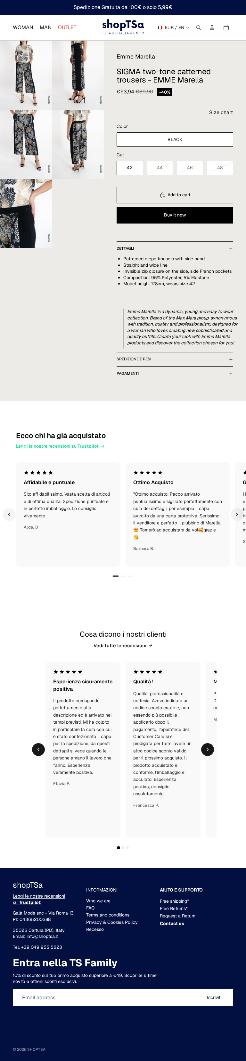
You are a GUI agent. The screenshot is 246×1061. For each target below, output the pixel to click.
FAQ (90, 908)
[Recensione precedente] (9, 514)
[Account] (212, 27)
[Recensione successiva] (237, 514)
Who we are (98, 901)
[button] (221, 112)
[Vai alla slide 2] (123, 576)
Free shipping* (174, 901)
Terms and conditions (107, 915)
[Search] (199, 27)
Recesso (95, 929)
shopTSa (36, 1049)
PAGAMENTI (128, 373)
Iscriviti (214, 997)
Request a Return (177, 916)
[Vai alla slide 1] (115, 576)
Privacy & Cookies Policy (112, 922)
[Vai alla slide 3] (130, 576)
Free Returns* (174, 908)
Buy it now (175, 215)
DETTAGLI (125, 248)
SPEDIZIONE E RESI (134, 359)
